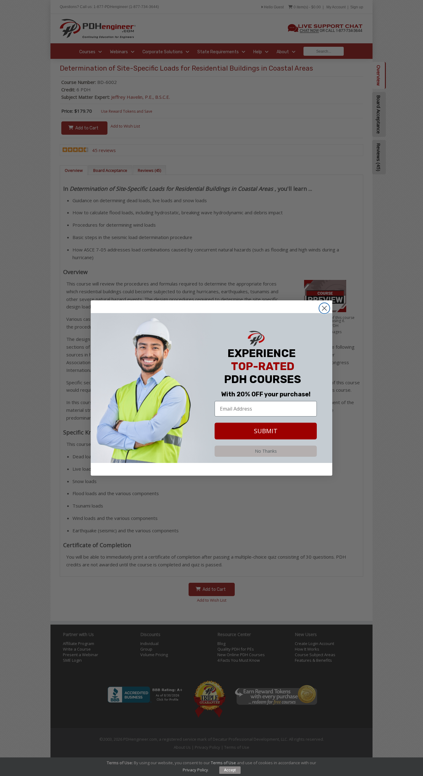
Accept (230, 770)
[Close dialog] (324, 308)
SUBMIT (265, 431)
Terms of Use (223, 762)
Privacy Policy (195, 770)
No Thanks (266, 451)
